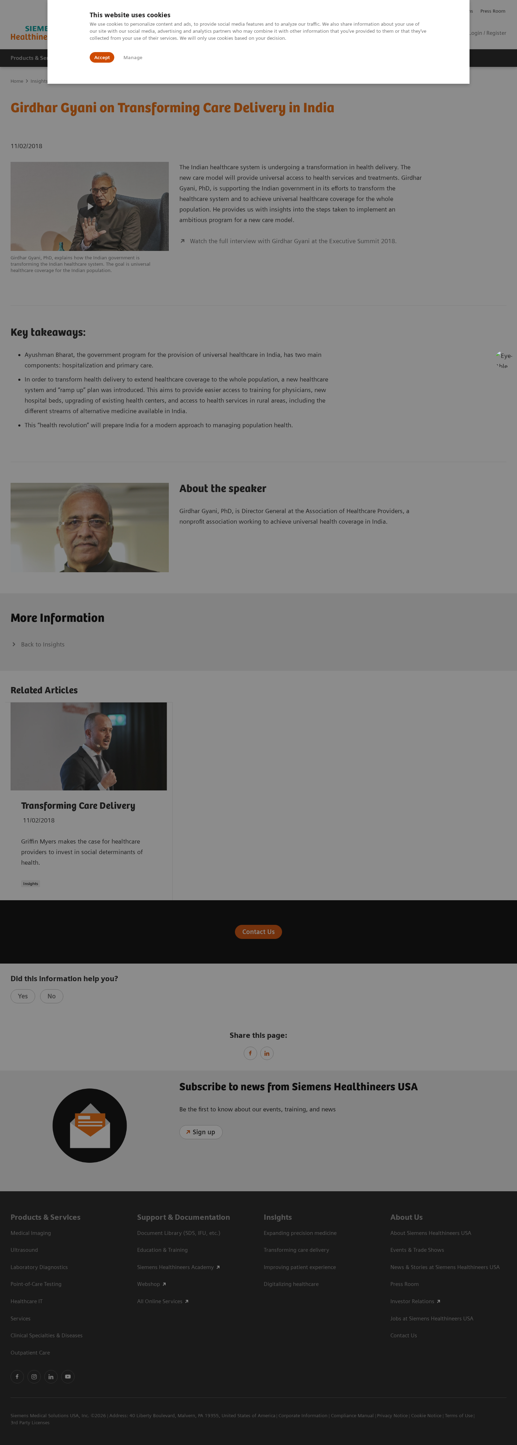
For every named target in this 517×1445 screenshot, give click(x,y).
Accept (102, 57)
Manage (132, 57)
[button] (504, 359)
